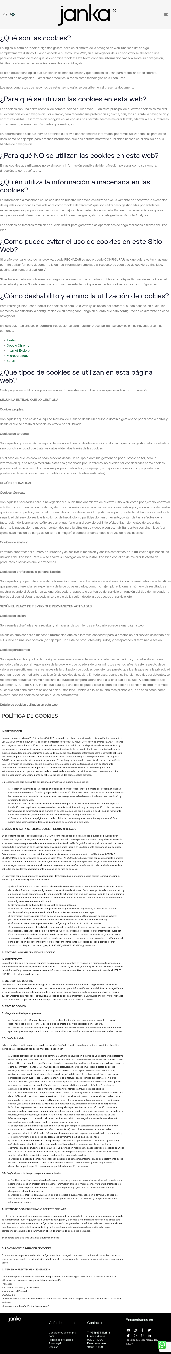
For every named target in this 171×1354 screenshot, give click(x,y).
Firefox (12, 340)
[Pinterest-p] (142, 1335)
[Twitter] (149, 1330)
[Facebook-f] (142, 1330)
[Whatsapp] (135, 1335)
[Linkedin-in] (149, 1335)
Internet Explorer (19, 351)
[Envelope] (128, 1330)
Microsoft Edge (18, 356)
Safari (11, 361)
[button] (5, 15)
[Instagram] (135, 1330)
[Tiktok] (128, 1335)
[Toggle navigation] (140, 14)
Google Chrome (18, 346)
